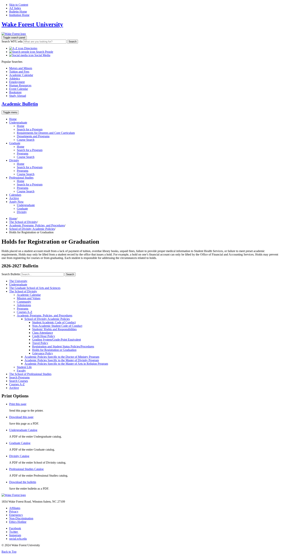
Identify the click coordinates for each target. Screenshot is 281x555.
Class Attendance (42, 332)
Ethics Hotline (17, 521)
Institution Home (19, 15)
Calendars (15, 194)
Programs (22, 153)
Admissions (24, 305)
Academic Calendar (29, 294)
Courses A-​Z (24, 312)
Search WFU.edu (12, 41)
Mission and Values (28, 298)
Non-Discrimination (21, 518)
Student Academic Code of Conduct (54, 322)
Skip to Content (18, 4)
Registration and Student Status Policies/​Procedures (63, 346)
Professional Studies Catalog (26, 469)
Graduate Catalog (19, 443)
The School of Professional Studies (30, 374)
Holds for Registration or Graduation (54, 350)
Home (13, 119)
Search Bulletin (11, 274)
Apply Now (16, 201)
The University (18, 281)
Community (24, 301)
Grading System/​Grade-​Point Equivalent (56, 339)
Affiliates (14, 508)
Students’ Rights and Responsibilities (54, 329)
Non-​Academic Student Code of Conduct (57, 325)
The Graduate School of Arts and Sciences (34, 288)
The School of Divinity (23, 222)
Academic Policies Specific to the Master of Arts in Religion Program (66, 363)
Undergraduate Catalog (23, 430)
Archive (14, 198)
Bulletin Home (18, 11)
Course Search (25, 139)
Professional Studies (21, 177)
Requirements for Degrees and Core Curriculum (46, 132)
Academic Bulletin (20, 103)
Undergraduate (18, 122)
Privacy (13, 511)
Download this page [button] (21, 417)
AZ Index (15, 8)
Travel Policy (40, 343)
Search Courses (18, 380)
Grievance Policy (42, 353)
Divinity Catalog (19, 456)
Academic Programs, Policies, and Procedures (37, 225)
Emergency (16, 515)
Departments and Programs (33, 136)
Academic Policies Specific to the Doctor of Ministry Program (61, 356)
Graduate (14, 143)
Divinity (14, 160)
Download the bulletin (22, 482)
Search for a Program (29, 129)
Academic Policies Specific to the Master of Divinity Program (61, 360)
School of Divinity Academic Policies (32, 228)
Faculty (21, 370)
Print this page (17, 404)
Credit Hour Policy (43, 336)
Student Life (24, 367)
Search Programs (19, 377)
